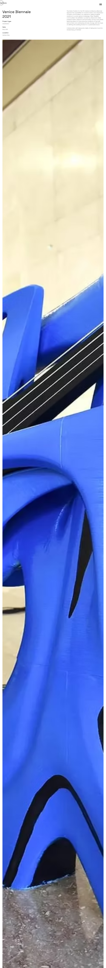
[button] (100, 4)
